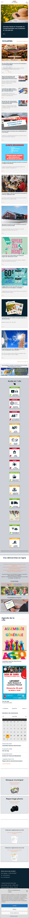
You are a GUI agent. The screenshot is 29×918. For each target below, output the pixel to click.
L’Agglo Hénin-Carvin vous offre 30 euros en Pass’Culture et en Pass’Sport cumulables (13, 287)
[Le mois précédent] (26, 716)
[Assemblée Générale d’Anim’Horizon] (14, 642)
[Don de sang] (14, 682)
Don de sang (5, 701)
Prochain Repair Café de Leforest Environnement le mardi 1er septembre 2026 (14, 194)
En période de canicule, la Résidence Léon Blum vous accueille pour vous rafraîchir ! (13, 349)
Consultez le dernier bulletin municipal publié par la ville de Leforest (14, 318)
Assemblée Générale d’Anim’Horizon (11, 661)
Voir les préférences (14, 913)
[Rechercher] (26, 2)
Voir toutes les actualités (21, 41)
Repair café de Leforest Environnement (12, 761)
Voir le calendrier (6, 763)
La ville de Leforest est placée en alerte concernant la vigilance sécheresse (14, 163)
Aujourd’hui (14, 708)
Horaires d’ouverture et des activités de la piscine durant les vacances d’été (14, 225)
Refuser (14, 909)
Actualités (7, 41)
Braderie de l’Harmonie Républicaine (11, 756)
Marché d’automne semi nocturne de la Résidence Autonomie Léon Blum (14, 64)
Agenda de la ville (7, 619)
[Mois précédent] (3, 716)
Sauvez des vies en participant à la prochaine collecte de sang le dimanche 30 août (9, 102)
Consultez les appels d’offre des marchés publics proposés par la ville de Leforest (9, 90)
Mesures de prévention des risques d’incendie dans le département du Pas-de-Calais (9, 77)
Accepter (15, 905)
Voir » (4, 33)
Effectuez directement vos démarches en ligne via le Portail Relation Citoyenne (14, 28)
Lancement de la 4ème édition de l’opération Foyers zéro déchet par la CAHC (13, 256)
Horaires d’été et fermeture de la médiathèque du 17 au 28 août (14, 131)
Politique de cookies (14, 916)
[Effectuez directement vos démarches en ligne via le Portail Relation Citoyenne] (14, 14)
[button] (27, 891)
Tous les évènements (23, 618)
